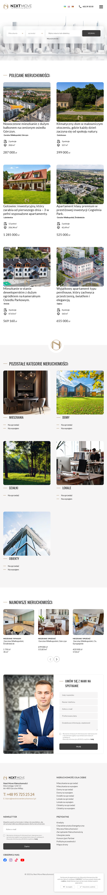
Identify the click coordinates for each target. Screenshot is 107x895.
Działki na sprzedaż (65, 795)
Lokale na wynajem (65, 802)
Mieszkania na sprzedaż (67, 783)
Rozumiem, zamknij (87, 887)
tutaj (92, 739)
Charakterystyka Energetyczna (70, 825)
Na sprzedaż (13, 425)
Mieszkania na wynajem (67, 786)
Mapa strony (62, 844)
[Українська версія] (65, 6)
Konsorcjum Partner (66, 838)
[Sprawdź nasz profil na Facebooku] (5, 860)
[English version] (69, 6)
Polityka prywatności (66, 841)
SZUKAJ (91, 33)
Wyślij (78, 746)
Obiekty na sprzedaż (66, 805)
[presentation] (50, 659)
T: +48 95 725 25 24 (18, 794)
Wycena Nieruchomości (67, 828)
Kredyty (60, 822)
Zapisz (26, 846)
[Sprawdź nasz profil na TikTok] (16, 860)
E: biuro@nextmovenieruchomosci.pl (19, 798)
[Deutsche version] (73, 6)
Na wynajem (13, 428)
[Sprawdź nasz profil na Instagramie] (10, 860)
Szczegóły (67, 887)
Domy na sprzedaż (65, 789)
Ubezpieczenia (63, 835)
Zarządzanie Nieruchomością (70, 832)
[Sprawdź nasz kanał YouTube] (22, 860)
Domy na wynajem (65, 792)
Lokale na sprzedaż (65, 799)
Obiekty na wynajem (66, 808)
